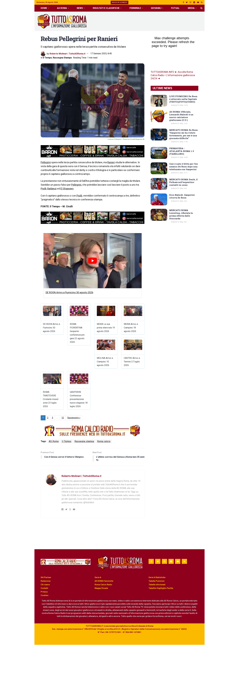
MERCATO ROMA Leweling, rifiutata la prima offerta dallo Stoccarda (181, 214)
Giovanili (156, 8)
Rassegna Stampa (62, 57)
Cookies (44, 595)
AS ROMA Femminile (104, 581)
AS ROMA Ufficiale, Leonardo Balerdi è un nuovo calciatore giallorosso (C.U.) (181, 115)
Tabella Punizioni (156, 581)
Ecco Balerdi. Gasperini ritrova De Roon (182, 196)
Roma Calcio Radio (103, 584)
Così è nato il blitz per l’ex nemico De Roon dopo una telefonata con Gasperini (183, 166)
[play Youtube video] (92, 260)
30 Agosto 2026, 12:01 (179, 123)
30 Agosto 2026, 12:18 (179, 105)
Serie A (98, 577)
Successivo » (73, 417)
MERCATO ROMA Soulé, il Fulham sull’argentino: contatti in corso (183, 182)
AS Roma (62, 8)
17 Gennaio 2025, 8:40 (101, 53)
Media (191, 8)
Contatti (44, 588)
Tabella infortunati (157, 584)
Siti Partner (46, 577)
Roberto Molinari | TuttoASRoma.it (67, 53)
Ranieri (111, 162)
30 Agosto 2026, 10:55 (179, 157)
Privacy (44, 592)
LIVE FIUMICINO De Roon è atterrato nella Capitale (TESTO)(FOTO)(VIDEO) (183, 99)
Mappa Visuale (101, 588)
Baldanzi (52, 188)
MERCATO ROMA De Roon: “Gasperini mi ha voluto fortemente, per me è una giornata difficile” (183, 134)
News (80, 8)
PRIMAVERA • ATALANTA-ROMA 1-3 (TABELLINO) (181, 151)
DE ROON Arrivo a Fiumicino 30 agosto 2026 (69, 292)
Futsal (175, 8)
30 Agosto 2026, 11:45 (179, 142)
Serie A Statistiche (157, 577)
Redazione (45, 581)
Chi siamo (45, 584)
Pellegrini (46, 162)
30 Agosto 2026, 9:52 (179, 201)
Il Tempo (47, 57)
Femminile (135, 8)
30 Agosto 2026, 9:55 (179, 188)
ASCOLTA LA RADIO (119, 2)
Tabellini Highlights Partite (161, 588)
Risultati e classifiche (106, 8)
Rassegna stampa (84, 441)
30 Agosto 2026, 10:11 (179, 173)
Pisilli (43, 188)
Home (44, 8)
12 (62, 417)
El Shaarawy (66, 188)
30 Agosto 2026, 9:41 (179, 222)
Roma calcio (104, 441)
